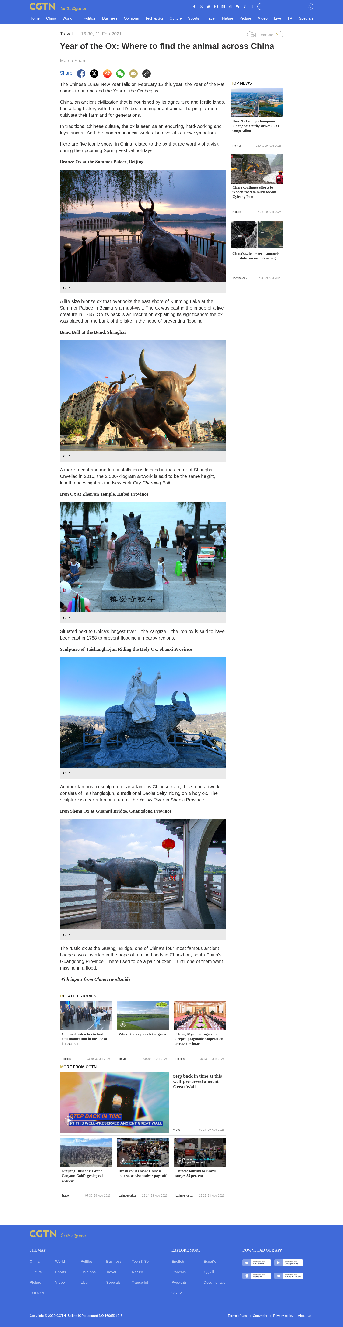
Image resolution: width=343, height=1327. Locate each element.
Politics (90, 18)
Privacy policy (283, 1315)
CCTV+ (178, 1293)
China (51, 18)
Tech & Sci (154, 18)
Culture (176, 18)
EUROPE (38, 1293)
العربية (208, 1272)
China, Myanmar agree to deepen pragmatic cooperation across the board (199, 1038)
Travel (211, 18)
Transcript (140, 1282)
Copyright (260, 1315)
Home (35, 18)
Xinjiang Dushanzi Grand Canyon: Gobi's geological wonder (82, 1175)
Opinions (131, 18)
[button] (123, 1024)
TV (289, 18)
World (68, 18)
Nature (227, 18)
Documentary (214, 1282)
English (178, 1261)
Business (110, 18)
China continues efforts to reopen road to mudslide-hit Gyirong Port (254, 192)
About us (304, 1315)
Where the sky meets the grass (142, 1034)
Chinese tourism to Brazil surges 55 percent (195, 1173)
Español (210, 1261)
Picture (245, 18)
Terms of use (238, 1315)
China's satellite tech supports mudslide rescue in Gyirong (255, 256)
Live (277, 18)
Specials (306, 18)
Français (179, 1272)
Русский (179, 1282)
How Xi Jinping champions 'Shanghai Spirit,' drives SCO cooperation (255, 126)
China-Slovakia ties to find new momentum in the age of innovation (84, 1038)
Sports (193, 18)
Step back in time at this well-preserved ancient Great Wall (197, 1081)
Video (263, 18)
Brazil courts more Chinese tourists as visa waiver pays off (142, 1173)
